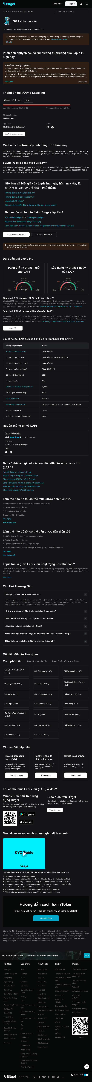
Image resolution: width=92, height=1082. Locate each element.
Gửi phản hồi (60, 969)
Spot (22, 969)
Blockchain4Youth (10, 1035)
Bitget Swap (25, 1050)
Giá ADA (41, 1031)
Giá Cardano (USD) (42, 704)
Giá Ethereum (43, 1006)
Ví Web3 (24, 1041)
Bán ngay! (7, 551)
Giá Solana (42, 1035)
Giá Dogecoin (43, 1043)
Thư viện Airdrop (27, 1067)
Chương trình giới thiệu (62, 1028)
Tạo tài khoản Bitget (13, 218)
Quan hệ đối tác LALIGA (10, 1022)
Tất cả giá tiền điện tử (44, 234)
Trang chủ (6, 11)
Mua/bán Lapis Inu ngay (14, 134)
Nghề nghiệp (8, 982)
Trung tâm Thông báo (10, 999)
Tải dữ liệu (59, 1018)
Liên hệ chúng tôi (10, 974)
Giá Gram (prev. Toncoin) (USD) (15, 714)
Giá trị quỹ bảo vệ (12, 398)
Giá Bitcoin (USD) (12, 725)
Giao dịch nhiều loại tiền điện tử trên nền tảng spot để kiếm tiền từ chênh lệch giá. (39, 226)
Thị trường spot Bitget (58, 39)
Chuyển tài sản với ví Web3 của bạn (18, 490)
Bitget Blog (8, 990)
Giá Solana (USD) (12, 735)
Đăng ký (9, 42)
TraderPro (25, 1037)
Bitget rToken (43, 1047)
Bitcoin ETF (42, 1019)
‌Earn (22, 1001)
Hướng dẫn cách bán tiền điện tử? (19, 197)
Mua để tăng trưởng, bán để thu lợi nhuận (20, 476)
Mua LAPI (12, 328)
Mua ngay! (7, 519)
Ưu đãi (57, 1022)
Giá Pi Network (43, 1027)
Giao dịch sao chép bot (28, 1019)
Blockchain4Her (9, 1039)
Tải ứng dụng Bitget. (35, 218)
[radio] (11, 437)
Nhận (87, 956)
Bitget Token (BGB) (11, 994)
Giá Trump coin (44, 1039)
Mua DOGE (42, 982)
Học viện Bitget (9, 986)
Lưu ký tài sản (60, 1014)
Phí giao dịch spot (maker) (16, 351)
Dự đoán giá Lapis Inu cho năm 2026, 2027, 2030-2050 (61, 306)
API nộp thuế (60, 1037)
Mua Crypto (42, 969)
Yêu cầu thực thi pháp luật (78, 975)
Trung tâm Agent (27, 1033)
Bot (22, 1025)
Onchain (24, 982)
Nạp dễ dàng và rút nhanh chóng (17, 472)
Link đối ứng (8, 1017)
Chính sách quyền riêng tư (79, 1003)
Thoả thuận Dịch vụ (79, 969)
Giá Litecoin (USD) (42, 725)
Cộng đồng (8, 978)
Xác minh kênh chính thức (63, 979)
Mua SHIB (42, 994)
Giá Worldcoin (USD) (73, 671)
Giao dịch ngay (55, 810)
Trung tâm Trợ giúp (62, 974)
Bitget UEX (8, 1013)
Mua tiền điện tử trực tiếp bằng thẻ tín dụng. (23, 222)
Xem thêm (7, 577)
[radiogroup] (15, 437)
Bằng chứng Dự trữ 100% (15, 404)
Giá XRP (41, 1023)
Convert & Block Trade (27, 991)
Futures (24, 974)
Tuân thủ (75, 987)
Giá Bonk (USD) (71, 704)
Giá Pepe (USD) (11, 704)
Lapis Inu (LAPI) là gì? (14, 201)
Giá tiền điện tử (17, 11)
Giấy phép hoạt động (80, 991)
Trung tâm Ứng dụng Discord (29, 1061)
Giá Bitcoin (42, 1002)
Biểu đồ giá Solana (45, 1010)
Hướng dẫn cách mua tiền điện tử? (20, 193)
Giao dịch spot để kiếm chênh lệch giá (19, 479)
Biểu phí (58, 1033)
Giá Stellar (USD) (41, 735)
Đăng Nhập (58, 4)
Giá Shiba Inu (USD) (43, 694)
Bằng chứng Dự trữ (11, 1005)
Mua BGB (41, 990)
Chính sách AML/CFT (76, 996)
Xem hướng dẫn (9, 523)
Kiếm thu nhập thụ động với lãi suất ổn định (21, 486)
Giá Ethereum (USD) (43, 671)
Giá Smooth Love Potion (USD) (74, 683)
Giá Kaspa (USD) (41, 684)
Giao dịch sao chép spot (28, 1006)
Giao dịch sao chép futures (28, 1013)
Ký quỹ (23, 997)
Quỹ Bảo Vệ (8, 1009)
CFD (22, 978)
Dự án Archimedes (62, 1010)
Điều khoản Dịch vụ (79, 1009)
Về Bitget (7, 969)
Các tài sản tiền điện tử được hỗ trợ (19, 387)
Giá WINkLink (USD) (72, 725)
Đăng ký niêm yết (61, 991)
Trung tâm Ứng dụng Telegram (29, 1055)
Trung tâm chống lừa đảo (63, 985)
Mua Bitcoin (42, 974)
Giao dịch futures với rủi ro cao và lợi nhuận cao (23, 483)
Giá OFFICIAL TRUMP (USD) (14, 671)
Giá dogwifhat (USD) (13, 684)
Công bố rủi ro (77, 1013)
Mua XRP (41, 986)
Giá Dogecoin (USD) (72, 694)
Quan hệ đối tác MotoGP (10, 1029)
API (22, 1029)
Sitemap (7, 1043)
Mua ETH (41, 978)
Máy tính (41, 1014)
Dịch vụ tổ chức (61, 1006)
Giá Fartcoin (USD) (72, 715)
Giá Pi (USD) (39, 715)
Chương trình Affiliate (60, 1000)
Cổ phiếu (24, 986)
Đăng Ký (71, 4)
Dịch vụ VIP (59, 995)
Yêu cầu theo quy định (79, 981)
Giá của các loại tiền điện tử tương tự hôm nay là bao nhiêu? (31, 205)
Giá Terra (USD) (11, 694)
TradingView (25, 1045)
